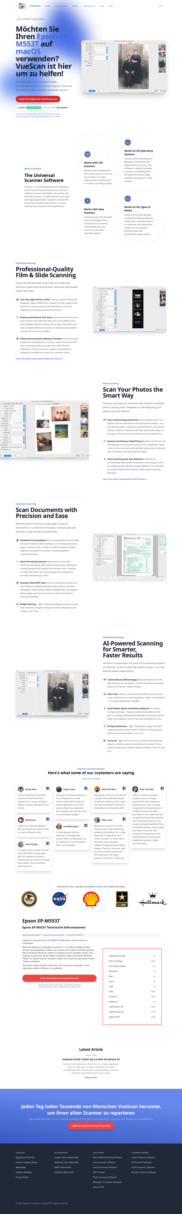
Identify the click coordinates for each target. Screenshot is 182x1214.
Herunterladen (61, 6)
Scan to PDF (98, 1187)
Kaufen (75, 6)
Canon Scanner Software (143, 1157)
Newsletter (21, 1167)
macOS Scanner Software (105, 1167)
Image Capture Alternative (66, 1157)
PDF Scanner (99, 1172)
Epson (64, 947)
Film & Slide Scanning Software (107, 1157)
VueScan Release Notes (27, 1162)
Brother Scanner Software (144, 1172)
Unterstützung (89, 6)
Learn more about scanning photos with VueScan (125, 479)
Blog (102, 6)
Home (47, 6)
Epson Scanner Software (143, 1167)
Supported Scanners (25, 1157)
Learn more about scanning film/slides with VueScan (39, 358)
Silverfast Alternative (64, 1172)
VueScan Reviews (24, 1172)
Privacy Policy (22, 1177)
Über (111, 6)
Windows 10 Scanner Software (107, 1182)
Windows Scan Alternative (66, 1162)
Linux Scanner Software (104, 1162)
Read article (91, 1077)
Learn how (34, 611)
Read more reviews (91, 778)
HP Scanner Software (142, 1162)
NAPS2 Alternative (62, 1167)
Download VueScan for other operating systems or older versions (38, 117)
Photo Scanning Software (105, 1177)
